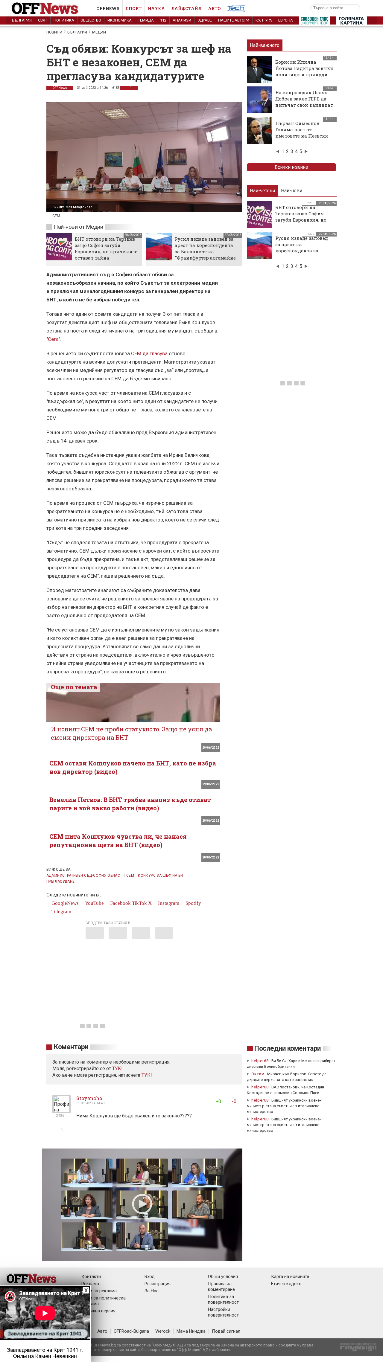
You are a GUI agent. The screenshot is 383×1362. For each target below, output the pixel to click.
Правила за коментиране (221, 1286)
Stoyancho (89, 1098)
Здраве (204, 20)
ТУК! (147, 1075)
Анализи (182, 20)
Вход (150, 1276)
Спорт (134, 8)
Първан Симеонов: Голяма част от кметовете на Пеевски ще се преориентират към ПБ (301, 135)
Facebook (120, 903)
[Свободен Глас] (314, 21)
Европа (285, 20)
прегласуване (60, 881)
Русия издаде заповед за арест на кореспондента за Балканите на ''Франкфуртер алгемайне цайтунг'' (205, 251)
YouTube (94, 903)
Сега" (54, 339)
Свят (42, 20)
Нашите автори (233, 20)
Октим (258, 1074)
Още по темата (74, 687)
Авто (214, 8)
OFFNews (59, 88)
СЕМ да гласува (149, 353)
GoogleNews (64, 903)
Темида (146, 20)
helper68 (260, 1061)
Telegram (60, 911)
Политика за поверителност (223, 1299)
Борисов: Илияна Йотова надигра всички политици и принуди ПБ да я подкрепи (304, 71)
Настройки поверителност (223, 1312)
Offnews (107, 8)
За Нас (152, 1291)
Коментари (71, 1047)
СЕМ (130, 875)
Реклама (90, 1283)
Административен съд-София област (84, 875)
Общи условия (223, 1276)
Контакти (91, 1276)
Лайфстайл (186, 8)
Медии (99, 32)
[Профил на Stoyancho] (61, 1111)
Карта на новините (290, 1276)
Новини (54, 32)
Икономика (119, 20)
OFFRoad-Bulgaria (131, 1331)
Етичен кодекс (286, 1283)
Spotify (192, 903)
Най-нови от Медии (78, 226)
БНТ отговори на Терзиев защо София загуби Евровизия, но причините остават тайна (106, 248)
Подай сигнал (226, 1331)
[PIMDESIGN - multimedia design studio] (356, 1349)
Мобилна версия (98, 1311)
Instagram (168, 903)
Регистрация (158, 1283)
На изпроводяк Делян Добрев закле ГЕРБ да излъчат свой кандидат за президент (304, 101)
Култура (264, 20)
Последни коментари (287, 1048)
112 (163, 20)
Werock (162, 1331)
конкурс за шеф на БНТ (161, 875)
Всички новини (291, 167)
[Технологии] (236, 9)
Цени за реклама (99, 1291)
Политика (64, 20)
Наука (156, 8)
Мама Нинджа (191, 1331)
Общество (90, 20)
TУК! (117, 1068)
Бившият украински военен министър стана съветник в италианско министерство (284, 1106)
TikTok (139, 903)
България (22, 20)
